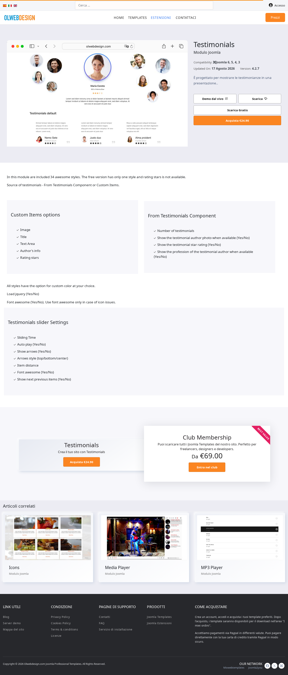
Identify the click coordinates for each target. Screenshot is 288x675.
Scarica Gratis (237, 110)
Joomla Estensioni (159, 623)
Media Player (117, 567)
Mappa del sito (13, 629)
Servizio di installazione (115, 629)
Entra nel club (207, 467)
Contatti (104, 617)
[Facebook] (267, 666)
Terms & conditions (64, 629)
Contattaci (186, 18)
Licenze (56, 636)
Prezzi (275, 17)
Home (119, 18)
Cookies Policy (61, 623)
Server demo (12, 623)
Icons (14, 567)
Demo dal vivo (212, 99)
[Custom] (281, 666)
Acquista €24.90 (237, 120)
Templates (137, 18)
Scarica (257, 99)
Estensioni (161, 18)
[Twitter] (274, 666)
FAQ (102, 623)
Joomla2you (255, 667)
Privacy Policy (60, 617)
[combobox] (144, 5)
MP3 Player (212, 567)
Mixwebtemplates (233, 667)
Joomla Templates (159, 617)
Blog (6, 617)
